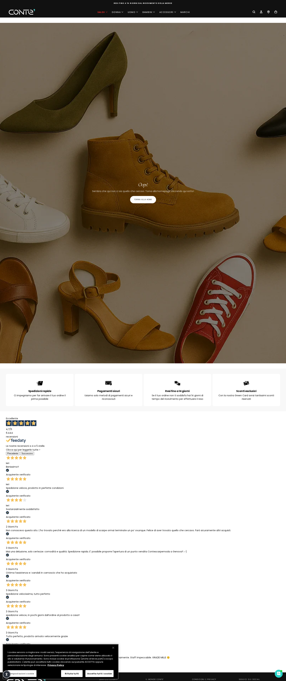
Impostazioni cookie (22, 673)
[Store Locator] (268, 12)
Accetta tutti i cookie (99, 673)
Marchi (185, 12)
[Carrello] (275, 12)
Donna (116, 12)
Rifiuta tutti (72, 673)
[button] (254, 12)
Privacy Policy (56, 665)
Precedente (12, 453)
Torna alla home (143, 199)
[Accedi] (261, 12)
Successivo (27, 453)
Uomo (132, 12)
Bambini (147, 12)
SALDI (101, 12)
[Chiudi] (113, 647)
